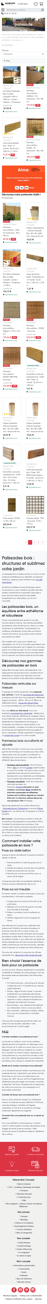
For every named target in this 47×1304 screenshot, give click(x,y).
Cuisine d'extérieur (24, 1229)
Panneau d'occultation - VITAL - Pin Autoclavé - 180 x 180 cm (11, 231)
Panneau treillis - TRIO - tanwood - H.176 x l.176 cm (35, 521)
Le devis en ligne (24, 1256)
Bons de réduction (24, 1279)
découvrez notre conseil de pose (28, 955)
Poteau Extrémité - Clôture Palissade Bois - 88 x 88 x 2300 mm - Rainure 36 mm (35, 427)
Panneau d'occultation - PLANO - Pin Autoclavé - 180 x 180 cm (35, 148)
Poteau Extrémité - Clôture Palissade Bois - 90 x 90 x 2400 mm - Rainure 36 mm (11, 427)
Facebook (14, 1290)
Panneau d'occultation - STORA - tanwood (35, 328)
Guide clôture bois (24, 1249)
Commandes (24, 1269)
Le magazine (24, 1252)
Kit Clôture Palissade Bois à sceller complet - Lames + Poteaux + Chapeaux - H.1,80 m (11, 279)
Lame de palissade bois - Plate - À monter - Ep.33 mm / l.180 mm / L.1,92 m (11, 147)
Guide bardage (24, 1246)
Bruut (28, 790)
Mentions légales (10, 1296)
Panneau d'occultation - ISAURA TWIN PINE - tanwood (10, 375)
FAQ (24, 1200)
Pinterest (26, 1290)
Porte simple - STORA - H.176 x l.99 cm (11, 519)
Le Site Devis (23, 4)
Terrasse (24, 1216)
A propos (24, 1190)
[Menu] (3, 10)
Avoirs (24, 1272)
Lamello (29, 768)
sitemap (38, 1299)
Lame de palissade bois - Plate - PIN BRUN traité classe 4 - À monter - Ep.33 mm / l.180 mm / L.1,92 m (35, 475)
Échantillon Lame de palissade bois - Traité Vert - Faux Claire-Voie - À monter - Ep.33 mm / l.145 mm (11, 477)
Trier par (5, 50)
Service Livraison (24, 1184)
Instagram (33, 1290)
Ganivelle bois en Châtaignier (15, 808)
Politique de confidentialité (31, 1296)
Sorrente (19, 787)
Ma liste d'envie (24, 1282)
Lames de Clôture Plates (28, 703)
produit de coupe (11, 735)
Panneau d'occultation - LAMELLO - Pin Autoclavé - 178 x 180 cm (35, 96)
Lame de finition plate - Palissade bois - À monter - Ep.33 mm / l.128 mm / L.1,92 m (35, 279)
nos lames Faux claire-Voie (21, 713)
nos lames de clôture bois (33, 695)
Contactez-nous (24, 1197)
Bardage (24, 1220)
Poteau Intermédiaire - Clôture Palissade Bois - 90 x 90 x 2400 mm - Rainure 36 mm (35, 232)
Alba (15, 768)
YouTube (20, 1290)
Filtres (7, 61)
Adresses (24, 1275)
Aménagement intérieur (24, 1226)
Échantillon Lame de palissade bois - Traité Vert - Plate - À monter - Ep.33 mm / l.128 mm (35, 379)
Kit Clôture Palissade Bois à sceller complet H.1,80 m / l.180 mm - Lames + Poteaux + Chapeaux (11, 96)
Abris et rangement (24, 1233)
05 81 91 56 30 (10, 13)
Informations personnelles (24, 1265)
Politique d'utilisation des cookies (19, 1299)
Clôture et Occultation (24, 1223)
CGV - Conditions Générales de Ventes (24, 1187)
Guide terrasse (24, 1243)
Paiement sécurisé (24, 1194)
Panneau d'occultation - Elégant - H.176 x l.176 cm (11, 329)
